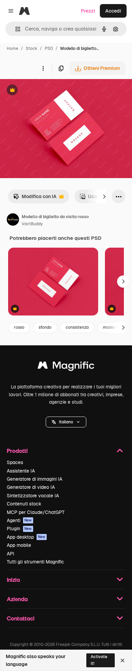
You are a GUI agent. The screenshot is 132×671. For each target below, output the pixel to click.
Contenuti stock (24, 504)
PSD (49, 48)
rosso (19, 327)
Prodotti (17, 450)
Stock (31, 48)
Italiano (66, 422)
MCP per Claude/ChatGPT (36, 512)
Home (12, 48)
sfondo (45, 327)
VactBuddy (32, 224)
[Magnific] (66, 367)
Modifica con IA (35, 198)
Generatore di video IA (31, 487)
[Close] (122, 660)
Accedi (113, 11)
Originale (45, 91)
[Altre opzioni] (43, 68)
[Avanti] (104, 196)
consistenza (77, 327)
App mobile (19, 545)
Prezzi (88, 11)
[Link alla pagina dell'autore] (13, 220)
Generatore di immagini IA (34, 479)
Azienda (17, 598)
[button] (66, 422)
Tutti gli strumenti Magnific (35, 562)
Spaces (15, 462)
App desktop (26, 537)
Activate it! (99, 660)
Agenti (19, 520)
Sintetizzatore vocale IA (33, 496)
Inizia (13, 579)
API (10, 554)
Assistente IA (21, 471)
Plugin (19, 528)
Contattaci (21, 618)
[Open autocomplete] (15, 29)
